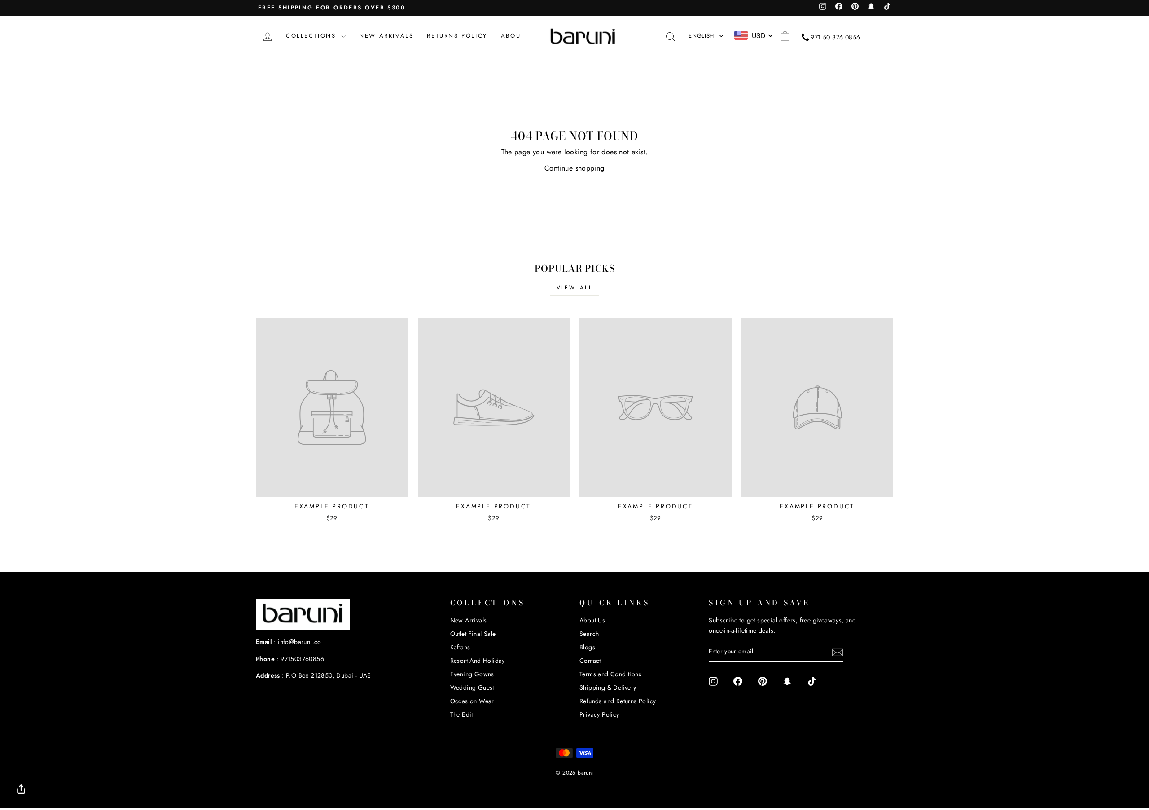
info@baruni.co (299, 641)
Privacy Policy (599, 714)
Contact (590, 660)
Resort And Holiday (477, 660)
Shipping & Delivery (607, 687)
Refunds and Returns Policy (617, 700)
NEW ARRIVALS (386, 35)
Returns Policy (457, 35)
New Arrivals (468, 620)
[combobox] (753, 35)
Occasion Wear (472, 700)
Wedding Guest (472, 687)
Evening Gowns (472, 674)
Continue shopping (574, 168)
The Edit (461, 714)
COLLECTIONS (312, 35)
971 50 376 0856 (835, 37)
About (513, 35)
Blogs (587, 647)
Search (589, 633)
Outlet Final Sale (473, 633)
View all (575, 288)
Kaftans (460, 647)
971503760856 (302, 658)
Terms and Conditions (610, 674)
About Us (592, 620)
